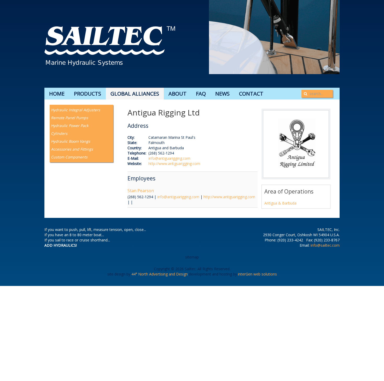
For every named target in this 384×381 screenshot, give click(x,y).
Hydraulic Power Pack (69, 125)
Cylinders (59, 133)
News (222, 93)
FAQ (201, 93)
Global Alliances (134, 93)
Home (57, 93)
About (177, 93)
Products (87, 93)
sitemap (192, 257)
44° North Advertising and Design (159, 274)
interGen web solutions (257, 274)
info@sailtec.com (325, 245)
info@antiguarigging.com (169, 158)
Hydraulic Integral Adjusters (75, 109)
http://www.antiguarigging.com (174, 163)
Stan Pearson (140, 191)
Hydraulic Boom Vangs (70, 141)
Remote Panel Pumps (69, 117)
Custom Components (69, 156)
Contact (251, 93)
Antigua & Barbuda (280, 203)
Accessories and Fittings (72, 149)
